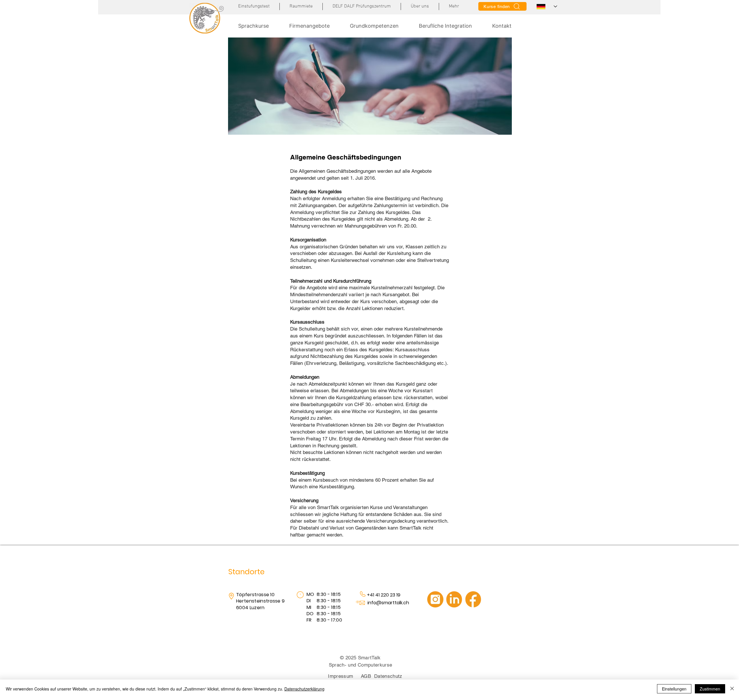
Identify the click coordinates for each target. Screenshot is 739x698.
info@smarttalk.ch (388, 602)
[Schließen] (732, 688)
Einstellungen (674, 689)
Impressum (340, 676)
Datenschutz (388, 676)
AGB (366, 676)
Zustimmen (710, 689)
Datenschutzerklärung (304, 689)
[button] (454, 6)
